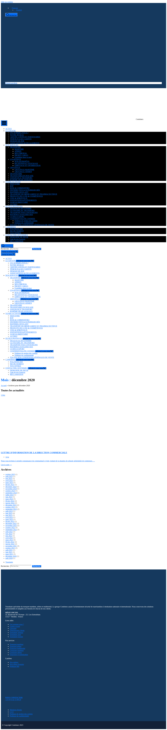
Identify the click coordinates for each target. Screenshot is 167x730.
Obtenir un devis (11, 83)
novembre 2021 (11, 546)
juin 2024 (8, 497)
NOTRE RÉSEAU (17, 135)
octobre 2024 (10, 491)
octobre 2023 (10, 507)
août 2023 (9, 511)
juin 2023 (8, 513)
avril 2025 (9, 481)
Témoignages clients (17, 630)
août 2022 (9, 532)
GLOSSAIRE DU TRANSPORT (22, 210)
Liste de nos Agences (17, 239)
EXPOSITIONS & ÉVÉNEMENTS (23, 200)
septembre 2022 (11, 530)
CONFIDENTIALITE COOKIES (22, 219)
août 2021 (9, 550)
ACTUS (8, 129)
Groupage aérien (16, 653)
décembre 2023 (10, 505)
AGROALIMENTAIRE (19, 202)
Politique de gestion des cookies (26, 221)
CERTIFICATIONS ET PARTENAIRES (25, 137)
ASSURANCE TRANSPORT (21, 178)
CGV (12, 712)
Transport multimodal (17, 648)
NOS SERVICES (11, 145)
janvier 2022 (9, 544)
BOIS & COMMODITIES (19, 188)
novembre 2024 (11, 489)
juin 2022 (8, 534)
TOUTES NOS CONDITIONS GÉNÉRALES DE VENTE (32, 225)
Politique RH (14, 666)
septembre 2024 (11, 493)
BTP (11, 186)
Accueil (3, 386)
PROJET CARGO (21, 155)
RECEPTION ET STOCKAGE (26, 163)
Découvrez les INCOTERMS (20, 208)
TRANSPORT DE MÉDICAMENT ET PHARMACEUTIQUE (33, 194)
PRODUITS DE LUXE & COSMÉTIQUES (26, 196)
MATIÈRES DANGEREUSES (21, 215)
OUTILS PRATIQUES (13, 206)
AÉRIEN (18, 151)
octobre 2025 (10, 474)
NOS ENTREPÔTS (22, 161)
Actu (7, 457)
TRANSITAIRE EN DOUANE (21, 176)
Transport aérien (15, 646)
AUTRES (13, 204)
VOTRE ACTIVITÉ (13, 182)
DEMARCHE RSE (17, 141)
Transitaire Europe (16, 637)
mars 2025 (9, 483)
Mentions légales (16, 710)
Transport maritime (16, 644)
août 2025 (9, 476)
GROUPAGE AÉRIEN (23, 172)
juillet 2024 (9, 495)
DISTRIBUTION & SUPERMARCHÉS (25, 190)
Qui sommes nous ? (17, 624)
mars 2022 (9, 540)
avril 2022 (9, 538)
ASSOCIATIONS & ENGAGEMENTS (24, 143)
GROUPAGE (15, 167)
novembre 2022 (11, 526)
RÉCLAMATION (16, 241)
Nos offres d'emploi (17, 664)
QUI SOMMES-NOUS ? (19, 133)
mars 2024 (9, 499)
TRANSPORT (15, 147)
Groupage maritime (17, 650)
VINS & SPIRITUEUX (18, 198)
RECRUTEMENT (17, 231)
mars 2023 (9, 519)
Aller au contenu (7, 2)
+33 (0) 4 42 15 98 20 (13, 700)
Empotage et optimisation (19, 655)
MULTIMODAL (21, 153)
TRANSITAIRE (16, 174)
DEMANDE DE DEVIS (19, 237)
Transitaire (9, 562)
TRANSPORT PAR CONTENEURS (24, 212)
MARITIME (19, 149)
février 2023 (9, 521)
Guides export (15, 626)
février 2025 (9, 485)
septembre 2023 (11, 509)
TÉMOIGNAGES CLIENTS (20, 139)
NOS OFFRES (15, 233)
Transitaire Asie (15, 635)
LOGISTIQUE (15, 159)
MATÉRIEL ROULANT (19, 192)
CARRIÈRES (10, 227)
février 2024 (9, 501)
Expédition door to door (23, 157)
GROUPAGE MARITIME (24, 170)
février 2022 (9, 542)
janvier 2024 (9, 503)
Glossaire (13, 628)
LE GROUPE (10, 131)
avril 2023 (9, 517)
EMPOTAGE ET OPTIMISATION (28, 165)
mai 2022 (8, 536)
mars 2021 (9, 554)
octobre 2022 (10, 528)
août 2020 (9, 558)
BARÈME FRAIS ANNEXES (21, 180)
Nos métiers (14, 662)
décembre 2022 (10, 523)
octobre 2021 (10, 548)
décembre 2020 (10, 556)
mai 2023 (8, 515)
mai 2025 (8, 478)
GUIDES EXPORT (17, 217)
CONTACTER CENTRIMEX (16, 235)
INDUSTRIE (15, 184)
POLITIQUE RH (16, 229)
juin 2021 (8, 552)
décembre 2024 (10, 487)
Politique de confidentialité (24, 223)
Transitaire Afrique (16, 633)
